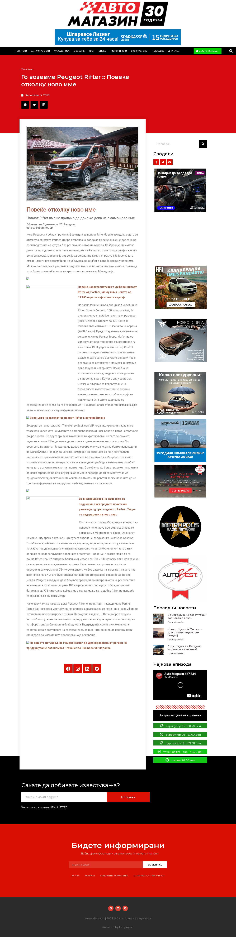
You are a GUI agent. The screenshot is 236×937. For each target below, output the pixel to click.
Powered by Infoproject (118, 927)
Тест (91, 51)
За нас (76, 875)
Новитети (21, 51)
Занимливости (40, 51)
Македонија (61, 51)
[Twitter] (163, 162)
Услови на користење (114, 875)
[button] (231, 51)
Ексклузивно (139, 51)
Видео (103, 51)
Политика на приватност (148, 875)
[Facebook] (68, 668)
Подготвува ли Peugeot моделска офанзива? (184, 647)
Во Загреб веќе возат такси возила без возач (187, 616)
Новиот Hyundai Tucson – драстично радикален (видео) (185, 632)
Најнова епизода (172, 664)
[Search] (203, 144)
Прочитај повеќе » (176, 622)
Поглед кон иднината (165, 51)
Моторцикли (119, 51)
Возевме (79, 51)
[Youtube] (170, 162)
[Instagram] (77, 668)
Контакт (90, 875)
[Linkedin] (87, 668)
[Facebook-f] (156, 162)
